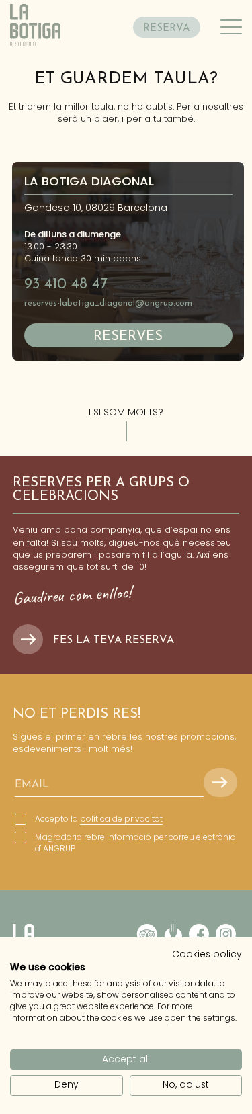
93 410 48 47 (66, 284)
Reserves (128, 336)
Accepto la (99, 819)
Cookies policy (207, 954)
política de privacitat (121, 818)
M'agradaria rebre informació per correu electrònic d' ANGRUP (135, 843)
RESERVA (166, 29)
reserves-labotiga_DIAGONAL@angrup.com (108, 303)
